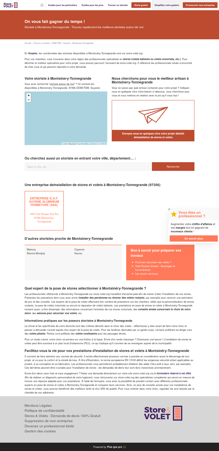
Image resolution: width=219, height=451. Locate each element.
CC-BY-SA (103, 144)
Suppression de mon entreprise (49, 420)
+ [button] (29, 95)
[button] (62, 5)
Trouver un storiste (41, 43)
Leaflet (64, 144)
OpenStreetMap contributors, (88, 144)
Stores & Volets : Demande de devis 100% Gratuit (62, 415)
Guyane (66, 43)
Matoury (31, 249)
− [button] (29, 100)
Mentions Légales (38, 405)
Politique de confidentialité (44, 410)
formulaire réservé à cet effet (174, 373)
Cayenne (79, 249)
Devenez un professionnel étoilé (49, 425)
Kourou (78, 253)
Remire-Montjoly (36, 253)
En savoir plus (194, 238)
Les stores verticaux (146, 273)
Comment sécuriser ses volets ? (153, 262)
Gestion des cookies (40, 431)
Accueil (28, 43)
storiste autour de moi (62, 84)
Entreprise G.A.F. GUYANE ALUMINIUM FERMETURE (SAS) (44, 201)
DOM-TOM (56, 43)
